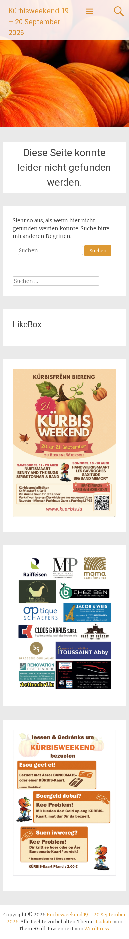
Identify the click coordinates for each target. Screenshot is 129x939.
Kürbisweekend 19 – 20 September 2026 (38, 22)
